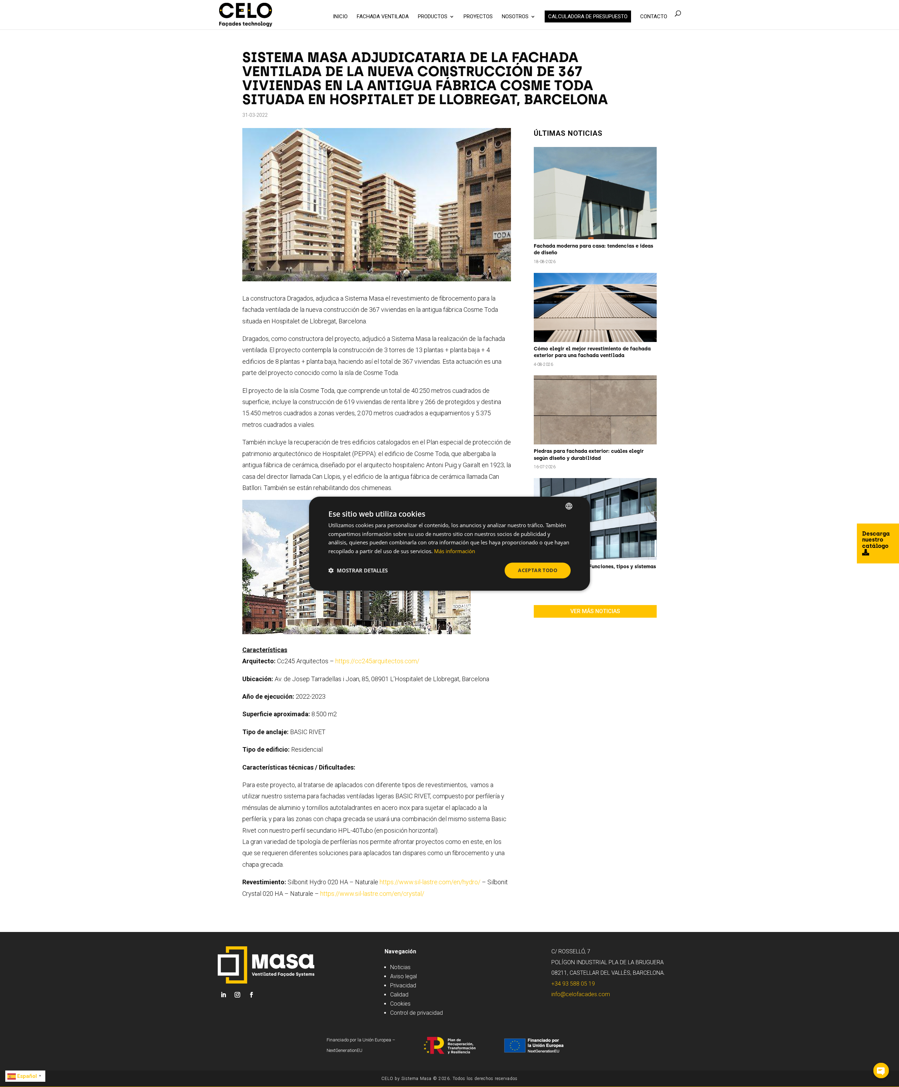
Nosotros (515, 17)
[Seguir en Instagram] (237, 994)
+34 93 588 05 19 (573, 983)
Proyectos (478, 17)
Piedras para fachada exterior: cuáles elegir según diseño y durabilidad (589, 454)
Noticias (400, 967)
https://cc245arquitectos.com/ (377, 661)
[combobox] (568, 505)
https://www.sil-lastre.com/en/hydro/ (430, 882)
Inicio (340, 17)
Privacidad (403, 985)
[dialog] (449, 543)
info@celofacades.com (580, 994)
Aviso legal (403, 976)
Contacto (653, 17)
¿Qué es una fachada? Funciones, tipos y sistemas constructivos (595, 570)
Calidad (399, 994)
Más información (454, 551)
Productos (432, 17)
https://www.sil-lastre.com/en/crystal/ (372, 893)
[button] (358, 570)
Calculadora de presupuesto (588, 16)
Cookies (400, 1003)
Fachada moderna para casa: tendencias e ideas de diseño (593, 249)
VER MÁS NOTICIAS (595, 611)
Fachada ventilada (383, 17)
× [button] (578, 505)
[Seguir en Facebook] (251, 994)
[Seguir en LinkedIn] (223, 994)
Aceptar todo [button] (537, 570)
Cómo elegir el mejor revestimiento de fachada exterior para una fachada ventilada (592, 352)
